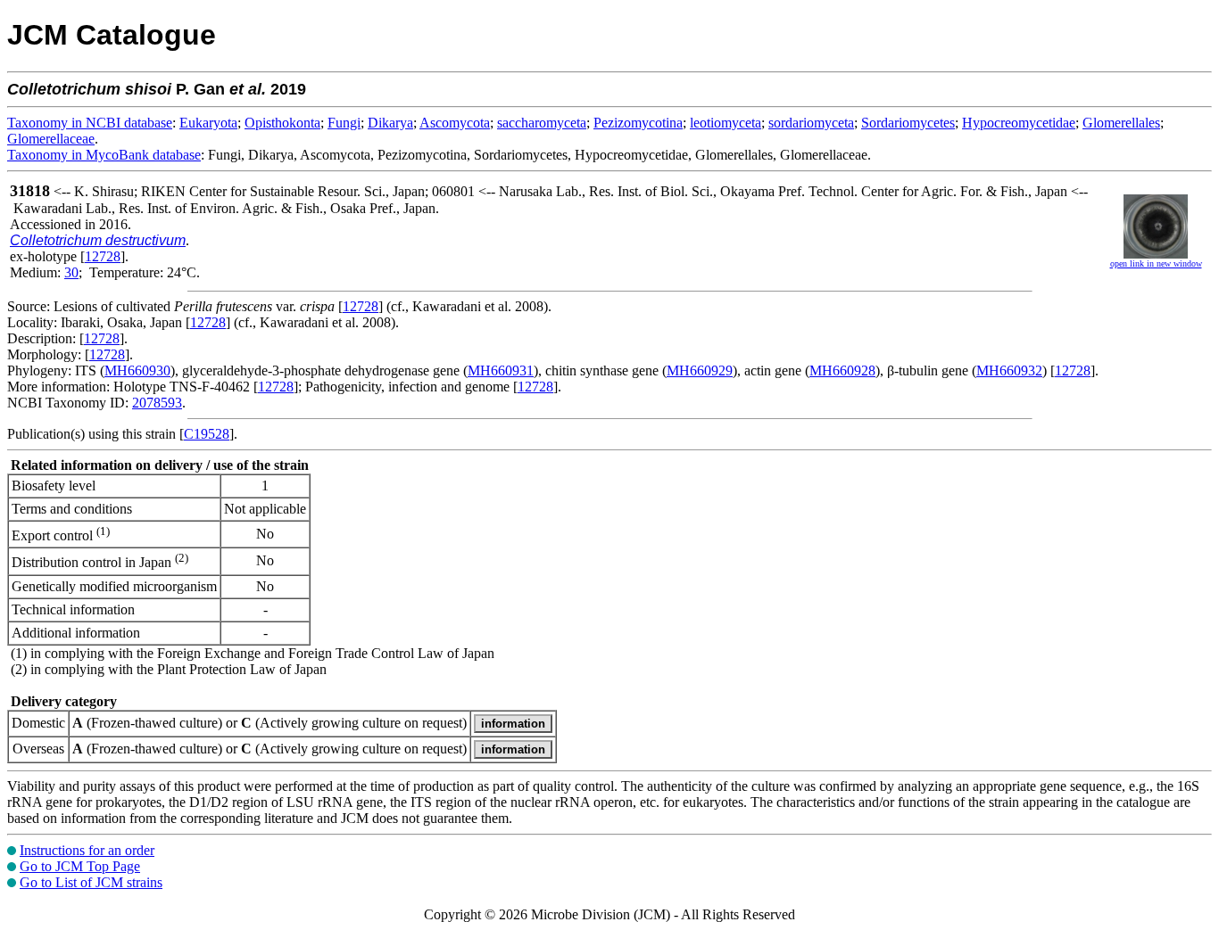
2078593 (157, 402)
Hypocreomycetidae (1018, 122)
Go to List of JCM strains (91, 882)
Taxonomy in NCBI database (89, 122)
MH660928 (842, 370)
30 (71, 272)
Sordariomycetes (908, 122)
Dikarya (390, 122)
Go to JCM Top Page (80, 866)
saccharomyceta (541, 122)
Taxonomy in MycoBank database (104, 154)
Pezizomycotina (638, 122)
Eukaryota (208, 122)
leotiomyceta (725, 122)
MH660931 (501, 370)
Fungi (344, 122)
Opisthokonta (282, 122)
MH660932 (1009, 370)
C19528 (206, 433)
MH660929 (700, 370)
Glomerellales (1121, 122)
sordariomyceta (811, 122)
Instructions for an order (87, 850)
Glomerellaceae (51, 138)
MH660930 (137, 370)
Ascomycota (454, 122)
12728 (102, 256)
